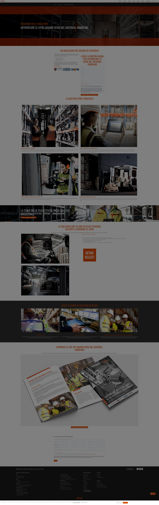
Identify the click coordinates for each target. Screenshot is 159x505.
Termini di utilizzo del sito (84, 502)
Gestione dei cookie (119, 502)
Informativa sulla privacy (76, 502)
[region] (79, 502)
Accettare (125, 502)
